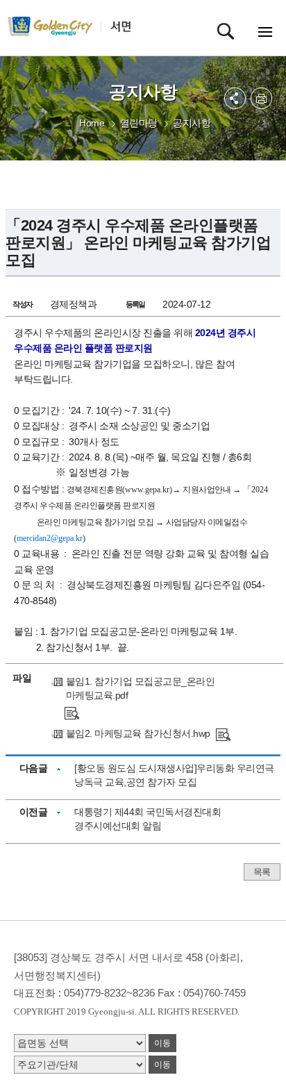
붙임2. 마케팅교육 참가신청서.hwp (138, 733)
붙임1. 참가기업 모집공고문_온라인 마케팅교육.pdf (140, 688)
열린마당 (139, 122)
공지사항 (191, 122)
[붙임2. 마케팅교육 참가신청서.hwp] (223, 733)
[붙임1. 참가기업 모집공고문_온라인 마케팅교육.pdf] (72, 712)
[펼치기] (235, 98)
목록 (262, 872)
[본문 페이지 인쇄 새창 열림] (261, 98)
